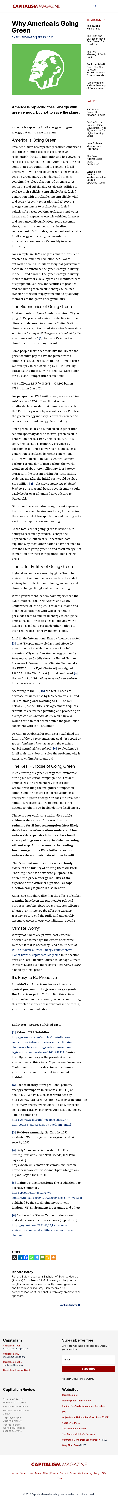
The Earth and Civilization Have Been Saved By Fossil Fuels (96, 40)
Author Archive (68, 1305)
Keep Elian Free (70, 1445)
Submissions (26, 1473)
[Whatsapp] (31, 1257)
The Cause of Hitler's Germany (78, 1434)
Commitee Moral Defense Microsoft (81, 1439)
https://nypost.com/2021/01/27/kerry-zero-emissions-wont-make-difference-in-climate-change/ (42, 1230)
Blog (96, 1473)
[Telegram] (36, 1257)
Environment (96, 19)
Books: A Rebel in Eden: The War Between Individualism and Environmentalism (96, 70)
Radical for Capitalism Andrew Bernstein (83, 1406)
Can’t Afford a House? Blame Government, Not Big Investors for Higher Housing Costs (96, 129)
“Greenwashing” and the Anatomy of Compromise (96, 85)
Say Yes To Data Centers (15, 1406)
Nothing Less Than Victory (76, 1400)
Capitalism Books (12, 1362)
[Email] (42, 1257)
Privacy (54, 1473)
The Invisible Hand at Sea (93, 27)
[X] (14, 1257)
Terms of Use (41, 1473)
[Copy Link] (47, 1257)
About (15, 1473)
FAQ (103, 1473)
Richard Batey (25, 37)
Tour (59, 1478)
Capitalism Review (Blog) (16, 1370)
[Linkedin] (20, 1257)
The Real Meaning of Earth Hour (96, 54)
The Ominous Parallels (74, 1428)
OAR (64, 1411)
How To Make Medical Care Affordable (94, 146)
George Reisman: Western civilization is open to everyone (14, 1427)
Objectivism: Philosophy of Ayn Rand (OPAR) (85, 1417)
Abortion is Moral (71, 1423)
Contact (63, 1473)
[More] (53, 1257)
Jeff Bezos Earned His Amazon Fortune (96, 112)
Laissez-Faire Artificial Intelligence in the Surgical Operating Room (96, 177)
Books (73, 1473)
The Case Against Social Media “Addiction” (94, 160)
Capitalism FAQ (11, 1353)
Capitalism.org (70, 1395)
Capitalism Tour (11, 1345)
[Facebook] (25, 1257)
